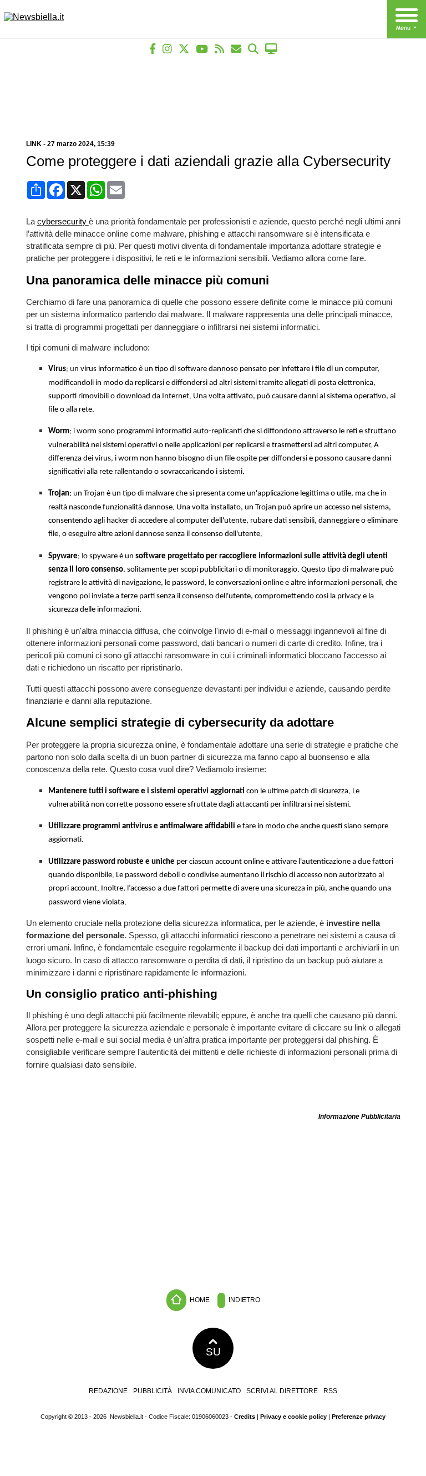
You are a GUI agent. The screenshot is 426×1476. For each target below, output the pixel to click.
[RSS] (219, 48)
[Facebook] (152, 48)
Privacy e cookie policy (293, 1416)
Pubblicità (152, 1391)
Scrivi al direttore (282, 1391)
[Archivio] (253, 48)
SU (213, 1352)
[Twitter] (184, 48)
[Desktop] (271, 48)
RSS (330, 1391)
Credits (244, 1416)
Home (199, 1300)
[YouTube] (202, 48)
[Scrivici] (236, 48)
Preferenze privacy (359, 1416)
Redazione (108, 1391)
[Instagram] (167, 48)
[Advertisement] (213, 93)
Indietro (243, 1300)
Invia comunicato (209, 1391)
